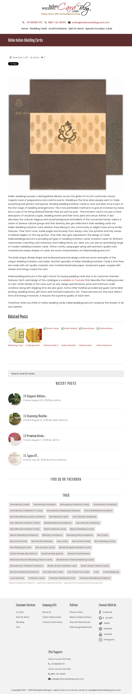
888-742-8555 (57, 22)
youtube (108, 634)
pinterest (108, 628)
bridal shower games (52, 553)
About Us (46, 612)
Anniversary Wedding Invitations (63, 510)
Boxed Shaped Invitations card (75, 547)
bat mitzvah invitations (88, 522)
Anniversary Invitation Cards (74, 504)
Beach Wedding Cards (82, 529)
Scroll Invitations (58, 28)
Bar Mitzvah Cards (59, 516)
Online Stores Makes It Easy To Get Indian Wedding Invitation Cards (105, 345)
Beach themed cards (55, 529)
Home (24, 28)
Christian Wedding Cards (62, 578)
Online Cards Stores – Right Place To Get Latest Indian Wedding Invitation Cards (51, 345)
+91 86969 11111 (34, 22)
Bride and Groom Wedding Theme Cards (31, 559)
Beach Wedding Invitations (24, 535)
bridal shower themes (79, 553)
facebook (107, 612)
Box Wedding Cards (105, 541)
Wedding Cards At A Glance (16, 345)
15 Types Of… (31, 456)
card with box (17, 578)
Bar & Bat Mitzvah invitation (98, 510)
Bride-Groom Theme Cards (95, 565)
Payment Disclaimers (80, 622)
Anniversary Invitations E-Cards (26, 510)
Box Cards (102, 535)
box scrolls (62, 541)
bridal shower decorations (23, 553)
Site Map (20, 622)
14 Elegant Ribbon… (35, 396)
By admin (34, 57)
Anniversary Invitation (45, 504)
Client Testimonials (51, 617)
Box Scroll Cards (18, 541)
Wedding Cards (38, 28)
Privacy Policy (76, 612)
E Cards (20, 612)
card (96, 572)
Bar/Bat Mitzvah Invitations (58, 522)
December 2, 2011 (20, 57)
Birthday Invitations (52, 535)
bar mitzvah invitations (84, 516)
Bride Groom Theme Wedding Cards (75, 559)
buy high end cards (53, 572)
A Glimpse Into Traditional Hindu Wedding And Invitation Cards (34, 345)
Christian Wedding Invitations (95, 578)
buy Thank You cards (78, 572)
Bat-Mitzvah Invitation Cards (25, 529)
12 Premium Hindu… (34, 436)
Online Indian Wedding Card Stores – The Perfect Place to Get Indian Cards (87, 345)
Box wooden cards (45, 547)
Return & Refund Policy (81, 617)
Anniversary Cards (19, 504)
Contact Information (52, 622)
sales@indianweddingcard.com (91, 22)
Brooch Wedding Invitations (24, 572)
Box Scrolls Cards (81, 541)
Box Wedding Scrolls (20, 547)
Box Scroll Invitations (42, 541)
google (109, 617)
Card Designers (111, 572)
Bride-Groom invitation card (62, 565)
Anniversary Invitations (105, 504)
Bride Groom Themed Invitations (26, 565)
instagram (109, 639)
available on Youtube (73, 280)
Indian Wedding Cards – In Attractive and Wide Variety (69, 345)
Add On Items (76, 28)
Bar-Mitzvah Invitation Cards (25, 522)
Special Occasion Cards (98, 28)
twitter (107, 623)
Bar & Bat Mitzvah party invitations (27, 516)
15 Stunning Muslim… (35, 416)
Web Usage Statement (81, 627)
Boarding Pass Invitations (80, 535)
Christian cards (37, 578)
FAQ (18, 627)
